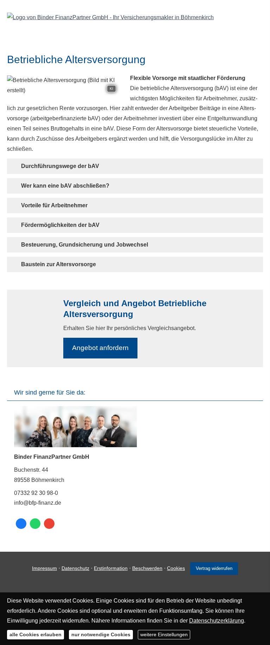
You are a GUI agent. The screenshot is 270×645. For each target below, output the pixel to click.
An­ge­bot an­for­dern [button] (100, 347)
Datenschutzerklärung (216, 621)
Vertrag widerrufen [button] (214, 568)
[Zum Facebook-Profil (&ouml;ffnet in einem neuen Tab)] (21, 523)
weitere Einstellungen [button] (164, 634)
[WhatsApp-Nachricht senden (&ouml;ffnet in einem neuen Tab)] (35, 523)
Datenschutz (75, 568)
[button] (60, 166)
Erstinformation (111, 568)
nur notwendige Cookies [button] (100, 634)
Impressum (44, 568)
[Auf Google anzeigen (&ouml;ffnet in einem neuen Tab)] (49, 523)
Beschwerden (147, 568)
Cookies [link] (176, 568)
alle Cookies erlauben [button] (35, 634)
